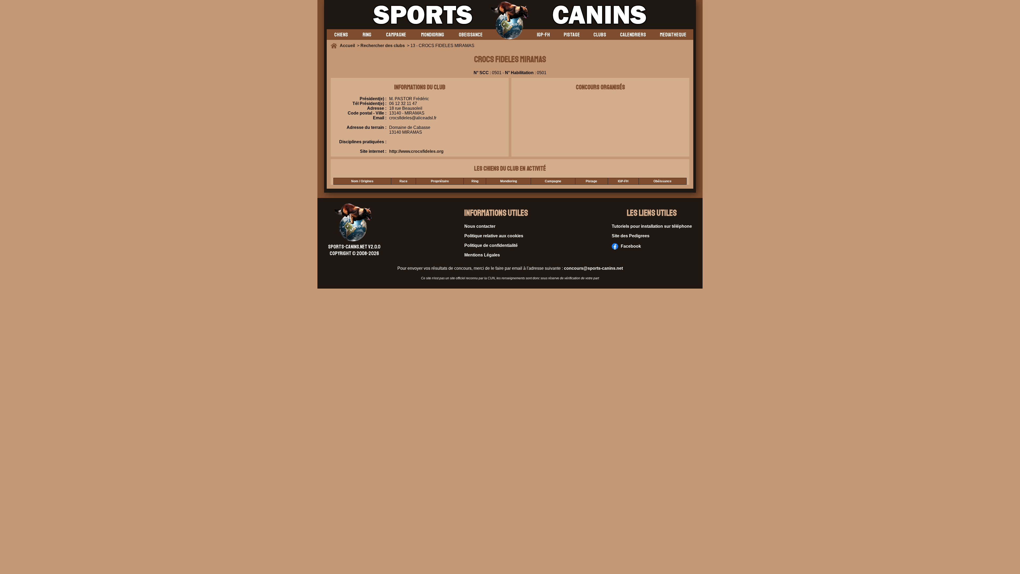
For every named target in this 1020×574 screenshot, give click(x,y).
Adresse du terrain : (366, 127)
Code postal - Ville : (367, 113)
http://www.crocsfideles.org (416, 151)
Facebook (631, 246)
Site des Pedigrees (630, 236)
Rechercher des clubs (382, 45)
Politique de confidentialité (491, 245)
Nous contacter (479, 226)
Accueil (348, 45)
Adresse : (376, 108)
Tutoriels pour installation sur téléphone (652, 226)
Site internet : (373, 151)
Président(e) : (373, 98)
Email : (379, 118)
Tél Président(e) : (369, 103)
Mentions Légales (482, 255)
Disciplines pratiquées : (362, 142)
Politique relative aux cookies (493, 236)
